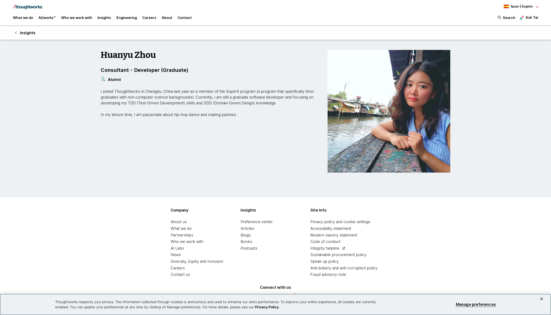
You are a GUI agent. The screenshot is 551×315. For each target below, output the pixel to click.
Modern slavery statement (333, 235)
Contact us (180, 274)
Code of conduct (325, 241)
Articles (247, 228)
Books (246, 241)
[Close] (541, 299)
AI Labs (177, 248)
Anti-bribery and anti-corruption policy (344, 268)
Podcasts (249, 248)
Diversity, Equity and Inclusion (197, 261)
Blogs (246, 235)
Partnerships (182, 235)
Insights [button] (104, 17)
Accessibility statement (330, 228)
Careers (178, 268)
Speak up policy (324, 261)
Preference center (257, 221)
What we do (181, 228)
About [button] (167, 17)
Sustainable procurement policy (338, 254)
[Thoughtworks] (27, 4)
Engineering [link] (126, 17)
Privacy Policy (267, 307)
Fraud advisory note (328, 274)
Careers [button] (149, 17)
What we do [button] (23, 17)
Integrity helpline (324, 248)
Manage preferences (476, 304)
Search (509, 17)
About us (179, 221)
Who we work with (187, 241)
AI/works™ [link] (47, 17)
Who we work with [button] (76, 17)
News (176, 254)
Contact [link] (185, 17)
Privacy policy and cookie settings (340, 221)
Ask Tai (532, 17)
